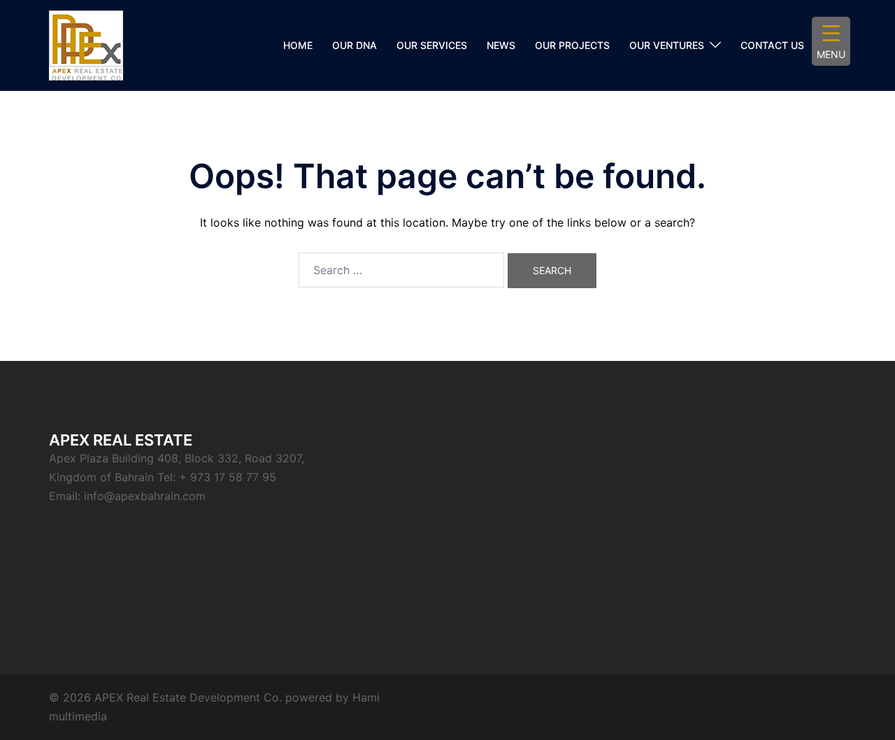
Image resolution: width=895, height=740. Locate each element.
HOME (298, 45)
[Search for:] (401, 269)
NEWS (501, 45)
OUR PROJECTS (572, 45)
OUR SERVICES (431, 45)
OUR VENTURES (666, 45)
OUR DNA (354, 45)
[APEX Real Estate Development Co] (86, 44)
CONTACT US (772, 45)
